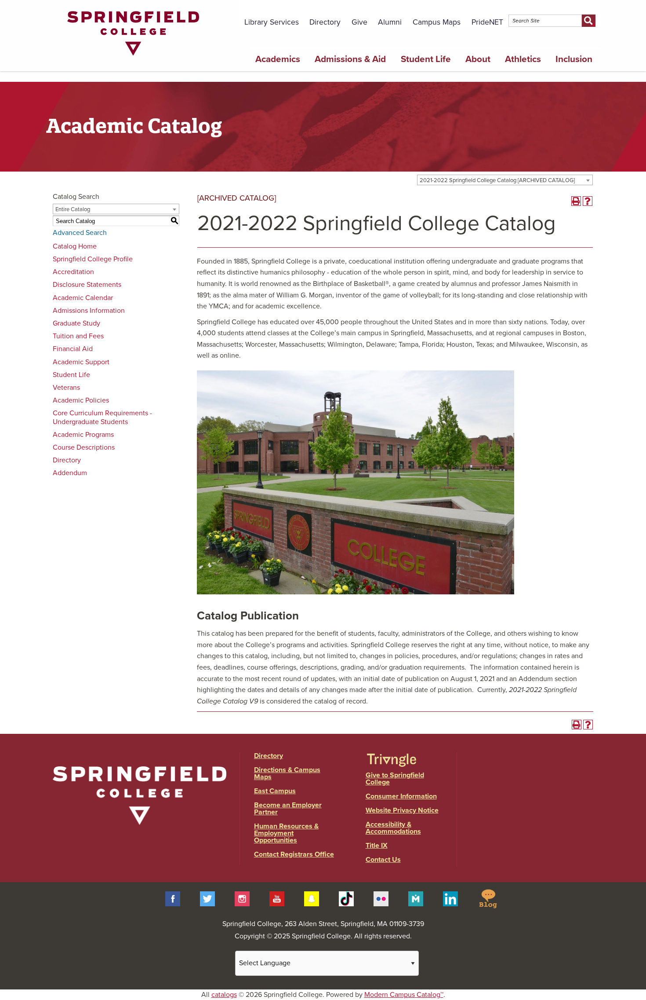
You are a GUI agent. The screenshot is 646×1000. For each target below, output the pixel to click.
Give (359, 22)
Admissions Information (89, 310)
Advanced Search (80, 232)
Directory (325, 22)
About (477, 59)
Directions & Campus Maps (287, 773)
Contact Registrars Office (294, 854)
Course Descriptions (84, 447)
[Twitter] (207, 898)
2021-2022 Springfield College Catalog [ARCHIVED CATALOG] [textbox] (497, 180)
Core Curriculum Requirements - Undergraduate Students (102, 417)
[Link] (133, 57)
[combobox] (505, 180)
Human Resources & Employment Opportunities (286, 833)
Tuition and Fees (78, 336)
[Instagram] (242, 898)
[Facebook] (172, 898)
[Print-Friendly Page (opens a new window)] (576, 201)
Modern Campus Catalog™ (403, 994)
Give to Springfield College (395, 779)
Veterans (66, 387)
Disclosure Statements (87, 284)
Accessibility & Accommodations (393, 828)
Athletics (523, 59)
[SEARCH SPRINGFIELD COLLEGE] (588, 21)
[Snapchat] (311, 898)
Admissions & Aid (350, 59)
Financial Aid (73, 348)
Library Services (271, 22)
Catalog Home (75, 246)
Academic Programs (83, 434)
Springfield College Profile (93, 259)
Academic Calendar (83, 297)
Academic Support (81, 362)
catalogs (224, 994)
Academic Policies (81, 400)
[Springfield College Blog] (488, 898)
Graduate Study (76, 323)
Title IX (377, 845)
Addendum (70, 473)
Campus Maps (437, 22)
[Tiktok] (346, 898)
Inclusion (573, 59)
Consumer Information (401, 796)
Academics (277, 59)
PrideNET (487, 22)
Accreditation (73, 271)
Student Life (426, 59)
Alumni (390, 22)
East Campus (275, 791)
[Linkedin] (450, 898)
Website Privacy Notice (402, 810)
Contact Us (383, 859)
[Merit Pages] (415, 898)
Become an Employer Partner (288, 809)
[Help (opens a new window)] (587, 201)
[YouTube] (276, 898)
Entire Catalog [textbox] (72, 209)
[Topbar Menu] (595, 10)
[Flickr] (381, 898)
